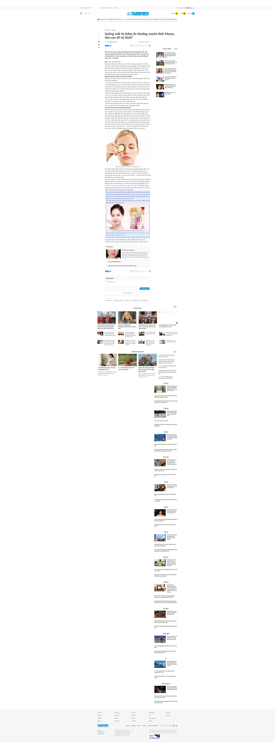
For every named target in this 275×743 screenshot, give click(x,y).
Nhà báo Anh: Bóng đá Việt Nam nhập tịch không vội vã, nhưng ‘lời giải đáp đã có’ (164, 596)
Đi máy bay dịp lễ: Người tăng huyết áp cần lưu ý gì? (165, 626)
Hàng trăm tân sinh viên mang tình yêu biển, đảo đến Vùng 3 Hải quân (165, 575)
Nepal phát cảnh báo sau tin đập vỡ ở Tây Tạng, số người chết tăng (172, 413)
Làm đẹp (113, 30)
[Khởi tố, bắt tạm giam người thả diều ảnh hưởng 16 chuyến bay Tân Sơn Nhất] (160, 389)
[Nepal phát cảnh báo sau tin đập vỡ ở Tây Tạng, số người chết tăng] (160, 414)
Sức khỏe (124, 19)
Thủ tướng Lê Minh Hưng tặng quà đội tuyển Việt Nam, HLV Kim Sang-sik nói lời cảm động (165, 601)
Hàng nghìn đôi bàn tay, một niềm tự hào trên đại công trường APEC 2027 (172, 437)
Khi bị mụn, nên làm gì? (128, 250)
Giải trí (146, 19)
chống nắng (108, 95)
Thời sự (106, 19)
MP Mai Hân (128, 300)
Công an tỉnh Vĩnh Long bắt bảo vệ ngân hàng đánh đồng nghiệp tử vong (165, 396)
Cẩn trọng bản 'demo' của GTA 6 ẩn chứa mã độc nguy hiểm (172, 638)
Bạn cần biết (105, 8)
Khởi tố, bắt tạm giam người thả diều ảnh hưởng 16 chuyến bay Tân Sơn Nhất (172, 388)
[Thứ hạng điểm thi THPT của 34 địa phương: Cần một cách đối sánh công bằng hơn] (160, 562)
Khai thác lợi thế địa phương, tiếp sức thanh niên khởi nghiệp (172, 537)
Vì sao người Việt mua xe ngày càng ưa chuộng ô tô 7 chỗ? (164, 671)
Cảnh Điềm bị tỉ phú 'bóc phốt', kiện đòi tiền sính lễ (165, 525)
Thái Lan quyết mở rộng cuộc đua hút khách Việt (165, 495)
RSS (139, 725)
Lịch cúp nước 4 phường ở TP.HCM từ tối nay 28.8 (165, 475)
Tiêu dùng (167, 19)
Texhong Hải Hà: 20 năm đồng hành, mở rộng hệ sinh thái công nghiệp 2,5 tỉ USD (165, 450)
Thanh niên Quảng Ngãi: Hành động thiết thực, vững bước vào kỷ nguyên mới (165, 550)
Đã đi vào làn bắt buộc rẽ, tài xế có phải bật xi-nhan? (165, 677)
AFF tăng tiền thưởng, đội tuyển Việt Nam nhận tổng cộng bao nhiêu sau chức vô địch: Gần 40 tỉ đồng (172, 588)
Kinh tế (115, 19)
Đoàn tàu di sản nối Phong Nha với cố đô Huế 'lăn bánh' (172, 486)
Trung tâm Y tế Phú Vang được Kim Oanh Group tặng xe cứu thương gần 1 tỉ (166, 401)
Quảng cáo (134, 725)
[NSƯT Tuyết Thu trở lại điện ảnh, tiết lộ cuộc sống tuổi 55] (160, 512)
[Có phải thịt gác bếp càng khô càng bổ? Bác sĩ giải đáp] (160, 614)
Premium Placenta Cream (119, 300)
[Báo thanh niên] (137, 13)
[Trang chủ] (98, 19)
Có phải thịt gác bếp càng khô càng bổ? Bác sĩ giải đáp (172, 613)
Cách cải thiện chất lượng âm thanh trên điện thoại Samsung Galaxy (165, 652)
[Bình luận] (99, 42)
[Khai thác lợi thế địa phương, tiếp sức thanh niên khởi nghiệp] (160, 537)
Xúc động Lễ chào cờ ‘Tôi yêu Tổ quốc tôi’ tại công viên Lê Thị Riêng (165, 545)
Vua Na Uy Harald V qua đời (161, 420)
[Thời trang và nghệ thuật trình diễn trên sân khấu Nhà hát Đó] (160, 689)
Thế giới (110, 19)
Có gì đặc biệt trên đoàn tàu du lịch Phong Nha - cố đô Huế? (165, 500)
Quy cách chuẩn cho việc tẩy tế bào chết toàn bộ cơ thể (122, 265)
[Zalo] (194, 8)
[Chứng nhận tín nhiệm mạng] (154, 737)
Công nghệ (156, 19)
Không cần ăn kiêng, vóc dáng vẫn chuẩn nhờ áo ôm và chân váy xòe (165, 696)
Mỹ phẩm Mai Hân (112, 42)
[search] (93, 13)
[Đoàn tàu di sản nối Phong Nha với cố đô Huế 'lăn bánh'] (160, 487)
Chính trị (102, 19)
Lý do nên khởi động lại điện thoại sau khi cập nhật (165, 646)
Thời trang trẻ (173, 19)
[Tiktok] (191, 8)
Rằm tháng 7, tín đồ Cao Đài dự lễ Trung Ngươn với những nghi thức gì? (172, 462)
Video (162, 19)
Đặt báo (128, 725)
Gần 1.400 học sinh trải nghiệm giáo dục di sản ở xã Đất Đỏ (165, 570)
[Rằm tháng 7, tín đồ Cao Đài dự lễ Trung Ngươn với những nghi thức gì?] (160, 462)
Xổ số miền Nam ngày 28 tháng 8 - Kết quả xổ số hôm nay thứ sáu (165, 470)
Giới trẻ (129, 19)
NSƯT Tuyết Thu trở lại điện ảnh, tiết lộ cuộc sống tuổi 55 (172, 511)
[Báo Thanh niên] (102, 725)
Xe (160, 19)
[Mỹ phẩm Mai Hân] (106, 42)
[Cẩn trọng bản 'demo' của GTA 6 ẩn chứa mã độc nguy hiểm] (160, 639)
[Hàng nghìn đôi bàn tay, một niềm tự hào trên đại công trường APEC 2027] (160, 437)
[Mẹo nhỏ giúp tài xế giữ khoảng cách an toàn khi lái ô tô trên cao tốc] (160, 664)
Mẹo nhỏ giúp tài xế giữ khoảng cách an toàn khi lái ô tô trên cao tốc (172, 663)
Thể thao (151, 19)
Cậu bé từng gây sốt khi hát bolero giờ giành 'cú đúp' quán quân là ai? (165, 520)
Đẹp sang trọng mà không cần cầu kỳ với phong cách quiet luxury (166, 702)
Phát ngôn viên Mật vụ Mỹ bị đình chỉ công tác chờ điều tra (165, 425)
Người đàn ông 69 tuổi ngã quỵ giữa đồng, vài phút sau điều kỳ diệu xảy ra (165, 621)
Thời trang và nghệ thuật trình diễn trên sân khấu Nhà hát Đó (172, 688)
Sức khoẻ (117, 715)
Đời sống (119, 19)
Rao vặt (168, 715)
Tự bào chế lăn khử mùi (114, 261)
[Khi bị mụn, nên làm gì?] (113, 254)
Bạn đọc (168, 712)
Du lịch (138, 19)
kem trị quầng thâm (144, 300)
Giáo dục (133, 19)
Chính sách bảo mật (153, 725)
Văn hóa (142, 19)
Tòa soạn (144, 725)
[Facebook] (189, 8)
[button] (99, 31)
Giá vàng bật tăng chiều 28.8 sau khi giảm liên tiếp (165, 445)
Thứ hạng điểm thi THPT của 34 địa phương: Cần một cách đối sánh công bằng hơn (171, 562)
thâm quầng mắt (135, 300)
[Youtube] (187, 8)
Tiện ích (111, 8)
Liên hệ (115, 8)
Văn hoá (134, 715)
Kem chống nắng (108, 300)
